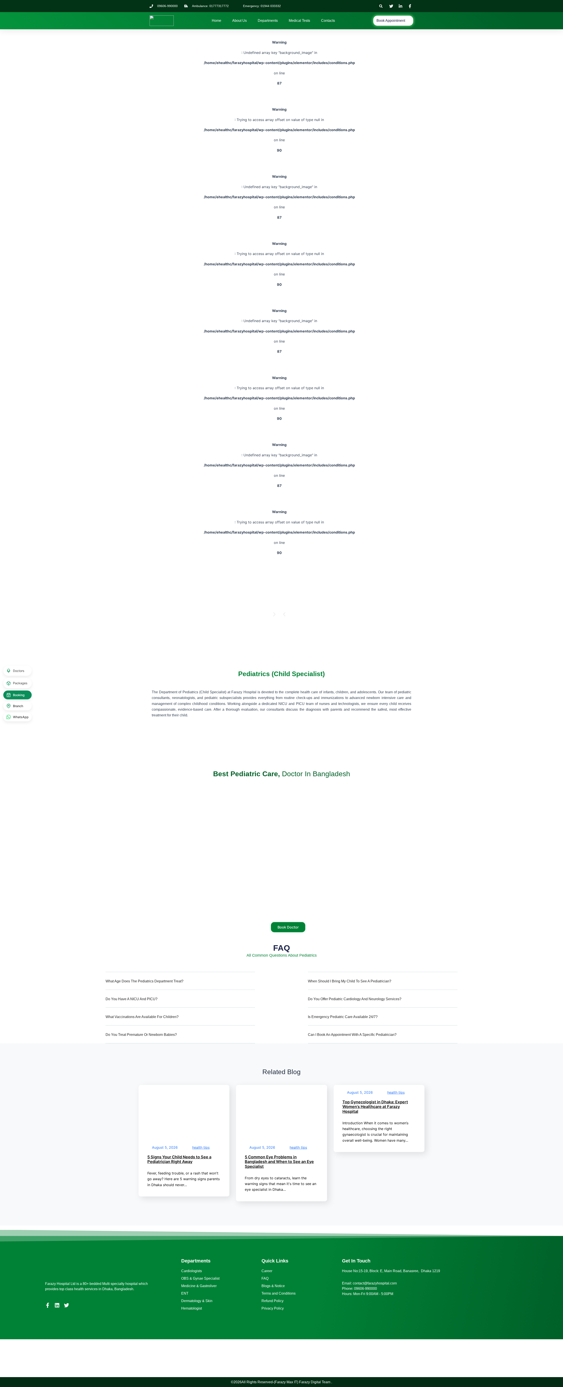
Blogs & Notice (273, 1286)
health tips (201, 1147)
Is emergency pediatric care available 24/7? (343, 1017)
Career (266, 1271)
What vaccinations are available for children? (142, 1017)
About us (239, 20)
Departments (268, 20)
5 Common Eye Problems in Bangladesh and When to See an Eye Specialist (279, 1162)
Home (216, 20)
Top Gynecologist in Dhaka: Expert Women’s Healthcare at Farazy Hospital (375, 1107)
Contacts (328, 20)
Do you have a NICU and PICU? (131, 999)
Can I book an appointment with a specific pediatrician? (352, 1035)
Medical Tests (299, 20)
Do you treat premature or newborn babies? (141, 1035)
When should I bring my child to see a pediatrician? (349, 981)
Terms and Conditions (278, 1293)
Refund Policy (272, 1301)
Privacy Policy (272, 1308)
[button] (381, 6)
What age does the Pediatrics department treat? (144, 981)
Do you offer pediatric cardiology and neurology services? (354, 999)
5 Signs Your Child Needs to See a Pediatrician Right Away (179, 1159)
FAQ (265, 1278)
